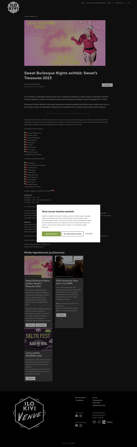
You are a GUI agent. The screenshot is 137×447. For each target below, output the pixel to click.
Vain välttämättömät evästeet (73, 234)
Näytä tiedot (89, 233)
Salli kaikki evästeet (51, 234)
